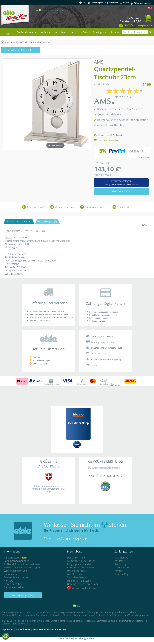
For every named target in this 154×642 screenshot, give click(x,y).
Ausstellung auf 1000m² (80, 567)
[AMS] (104, 103)
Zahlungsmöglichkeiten (105, 303)
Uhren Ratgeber (96, 2)
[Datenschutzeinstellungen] (5, 636)
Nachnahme (121, 557)
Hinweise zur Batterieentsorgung (22, 567)
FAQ (84, 2)
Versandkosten (111, 140)
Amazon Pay (121, 574)
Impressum (10, 574)
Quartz (8, 237)
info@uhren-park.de (69, 538)
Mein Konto (113, 2)
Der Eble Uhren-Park (48, 348)
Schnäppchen (99, 32)
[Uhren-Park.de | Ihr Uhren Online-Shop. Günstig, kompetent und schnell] (15, 16)
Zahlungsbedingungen (16, 561)
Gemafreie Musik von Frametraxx (49, 629)
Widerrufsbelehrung (15, 570)
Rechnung (120, 564)
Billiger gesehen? (35, 207)
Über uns (114, 32)
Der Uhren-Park (76, 557)
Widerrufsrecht (99, 353)
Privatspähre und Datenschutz (106, 347)
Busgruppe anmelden (79, 564)
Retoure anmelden (14, 587)
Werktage (117, 135)
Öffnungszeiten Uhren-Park (82, 584)
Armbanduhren (25, 32)
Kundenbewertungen (41, 360)
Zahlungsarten (123, 551)
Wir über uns (74, 574)
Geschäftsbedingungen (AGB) (106, 359)
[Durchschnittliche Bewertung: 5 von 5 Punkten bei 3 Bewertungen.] (123, 93)
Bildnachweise (23, 629)
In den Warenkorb (121, 191)
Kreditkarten (121, 567)
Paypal (118, 570)
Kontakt (95, 365)
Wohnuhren (47, 32)
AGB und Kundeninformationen (22, 564)
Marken (65, 32)
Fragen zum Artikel (94, 207)
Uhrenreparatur (76, 570)
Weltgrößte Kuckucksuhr (81, 561)
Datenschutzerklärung (16, 577)
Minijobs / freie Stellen (79, 580)
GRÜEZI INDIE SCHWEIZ (49, 464)
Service (126, 2)
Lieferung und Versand (49, 302)
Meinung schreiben (64, 207)
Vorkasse (119, 561)
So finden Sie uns (40, 364)
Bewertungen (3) (47, 221)
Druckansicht (123, 207)
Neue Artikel (83, 32)
